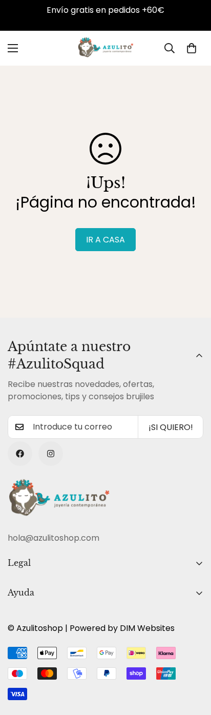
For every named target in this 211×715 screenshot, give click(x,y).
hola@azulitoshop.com (53, 538)
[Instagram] (50, 453)
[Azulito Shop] (105, 48)
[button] (191, 48)
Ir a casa (105, 240)
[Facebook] (20, 453)
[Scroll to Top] (192, 660)
